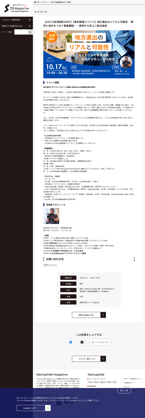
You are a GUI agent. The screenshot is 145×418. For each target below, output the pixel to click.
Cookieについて (29, 408)
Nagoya (102, 382)
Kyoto (115, 382)
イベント (45, 2)
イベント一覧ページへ (87, 359)
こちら (66, 158)
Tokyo (90, 382)
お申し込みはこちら (86, 315)
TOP (37, 2)
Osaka (109, 382)
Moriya (96, 382)
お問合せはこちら (50, 264)
